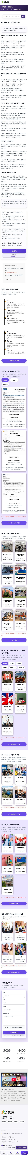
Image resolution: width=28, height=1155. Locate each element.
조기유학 (16, 1121)
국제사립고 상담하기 (14, 640)
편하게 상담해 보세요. (14, 903)
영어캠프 (22, 1121)
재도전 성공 (5, 384)
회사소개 (3, 1147)
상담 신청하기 (14, 1032)
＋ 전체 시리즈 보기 (9, 279)
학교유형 (12, 663)
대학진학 (19, 663)
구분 (4, 992)
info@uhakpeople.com (7, 1145)
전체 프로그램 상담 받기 (14, 972)
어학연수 (10, 1121)
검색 (23, 16)
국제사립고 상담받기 (14, 360)
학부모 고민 (13, 667)
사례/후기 (5, 667)
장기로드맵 (21, 667)
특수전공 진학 (14, 380)
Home (2, 9)
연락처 (4, 1006)
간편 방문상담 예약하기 (14, 744)
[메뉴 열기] (25, 2)
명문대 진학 (5, 380)
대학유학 (4, 1121)
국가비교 (5, 663)
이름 (4, 999)
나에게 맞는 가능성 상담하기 (14, 523)
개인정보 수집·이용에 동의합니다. (15, 1027)
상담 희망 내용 (6, 1013)
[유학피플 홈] (5, 2)
